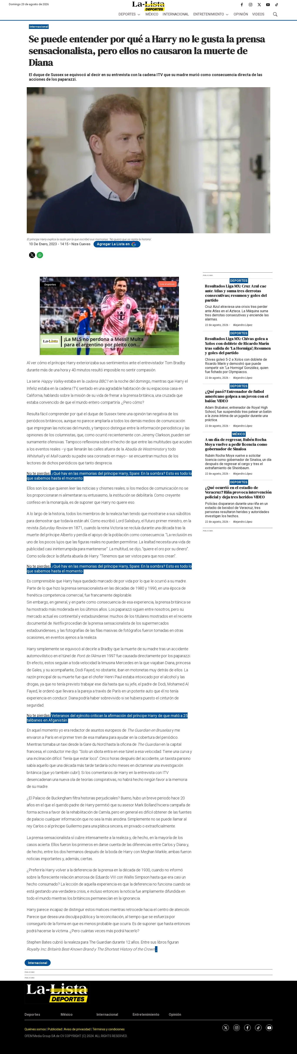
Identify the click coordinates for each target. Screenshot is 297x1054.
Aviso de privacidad (77, 1029)
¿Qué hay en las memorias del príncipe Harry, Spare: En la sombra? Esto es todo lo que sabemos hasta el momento (109, 475)
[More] (139, 14)
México (151, 14)
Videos (258, 14)
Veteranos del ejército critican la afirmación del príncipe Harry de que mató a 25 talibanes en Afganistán (107, 717)
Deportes (127, 14)
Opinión (241, 14)
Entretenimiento (208, 14)
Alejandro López (242, 325)
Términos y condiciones (108, 1029)
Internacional (176, 14)
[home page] (148, 6)
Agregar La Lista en (113, 244)
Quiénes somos (35, 1029)
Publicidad (55, 1029)
